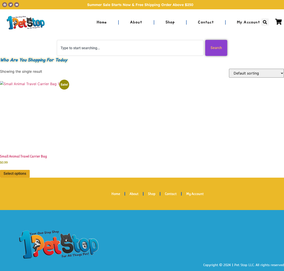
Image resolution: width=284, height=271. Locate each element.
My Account (248, 22)
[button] (265, 22)
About (136, 22)
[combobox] (130, 48)
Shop (170, 22)
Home (102, 22)
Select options (15, 173)
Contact (206, 22)
